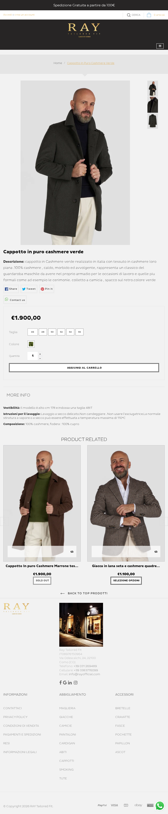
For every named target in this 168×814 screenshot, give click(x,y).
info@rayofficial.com (84, 674)
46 (32, 332)
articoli (159, 15)
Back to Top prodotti (87, 593)
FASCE (120, 726)
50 (52, 332)
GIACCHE (66, 717)
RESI (6, 743)
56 (79, 332)
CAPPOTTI (66, 761)
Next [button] (163, 521)
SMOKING (66, 769)
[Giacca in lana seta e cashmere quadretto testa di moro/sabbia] (126, 503)
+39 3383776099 (86, 670)
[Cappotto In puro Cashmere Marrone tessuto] (42, 503)
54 (70, 332)
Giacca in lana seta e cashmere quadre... (126, 566)
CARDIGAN (67, 743)
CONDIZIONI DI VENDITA (21, 726)
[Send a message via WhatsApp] (160, 806)
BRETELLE (122, 708)
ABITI (63, 752)
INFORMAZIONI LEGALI (20, 752)
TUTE (63, 778)
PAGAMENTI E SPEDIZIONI (22, 734)
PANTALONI (67, 734)
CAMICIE (65, 726)
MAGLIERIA (67, 708)
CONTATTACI (12, 708)
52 (61, 332)
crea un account (25, 14)
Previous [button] (4, 521)
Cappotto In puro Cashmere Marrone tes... (42, 566)
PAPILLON (122, 743)
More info (18, 395)
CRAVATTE (122, 717)
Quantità (14, 356)
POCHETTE (123, 734)
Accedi (7, 14)
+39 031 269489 (85, 666)
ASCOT (120, 752)
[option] (42, 517)
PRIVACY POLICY (15, 717)
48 (42, 332)
